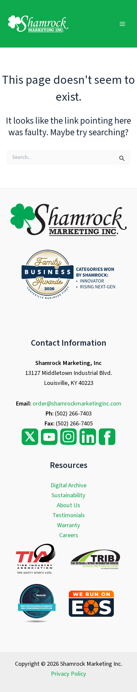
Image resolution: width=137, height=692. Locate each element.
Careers (68, 535)
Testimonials (69, 515)
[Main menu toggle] (122, 24)
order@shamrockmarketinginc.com (77, 403)
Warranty (68, 525)
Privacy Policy (68, 673)
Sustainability (68, 495)
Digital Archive (68, 485)
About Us (68, 505)
